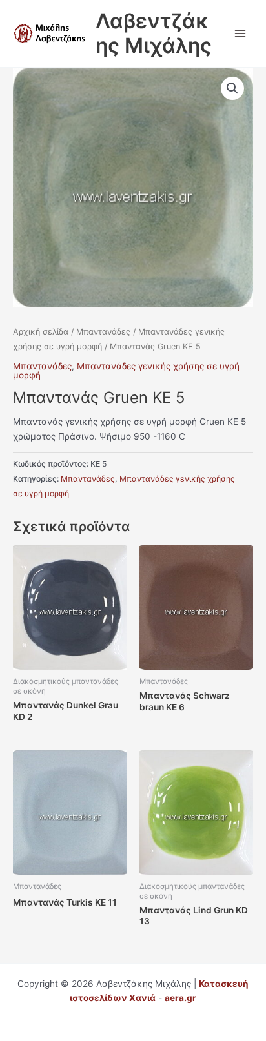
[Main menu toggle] (240, 33)
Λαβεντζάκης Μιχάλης (154, 33)
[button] (232, 88)
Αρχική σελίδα (40, 331)
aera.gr (180, 998)
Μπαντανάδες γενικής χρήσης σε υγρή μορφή (126, 370)
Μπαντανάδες (103, 331)
